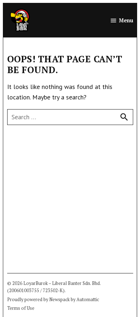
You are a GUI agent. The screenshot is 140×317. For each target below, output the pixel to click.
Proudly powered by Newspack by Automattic (53, 299)
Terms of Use (20, 308)
